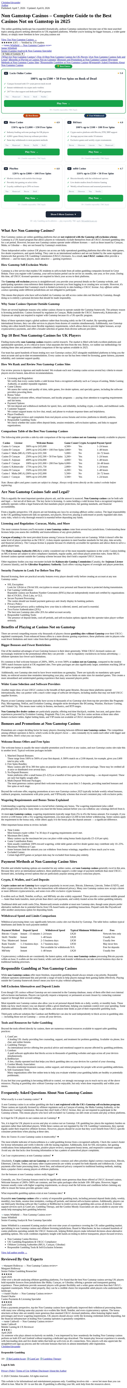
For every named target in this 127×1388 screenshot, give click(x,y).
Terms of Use (22, 1371)
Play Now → (63, 103)
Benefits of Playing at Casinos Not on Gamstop (32, 59)
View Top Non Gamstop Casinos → (19, 39)
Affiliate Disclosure (39, 1371)
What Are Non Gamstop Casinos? (18, 57)
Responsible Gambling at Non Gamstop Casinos (64, 62)
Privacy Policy (8, 1371)
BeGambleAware (16, 1359)
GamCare (32, 1359)
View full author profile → (14, 1252)
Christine (10, 2)
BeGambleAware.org (89, 221)
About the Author (57, 1371)
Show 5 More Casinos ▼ (63, 214)
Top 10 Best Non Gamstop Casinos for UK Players (62, 57)
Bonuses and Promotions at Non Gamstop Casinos (82, 59)
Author (4, 5)
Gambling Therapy (50, 1359)
